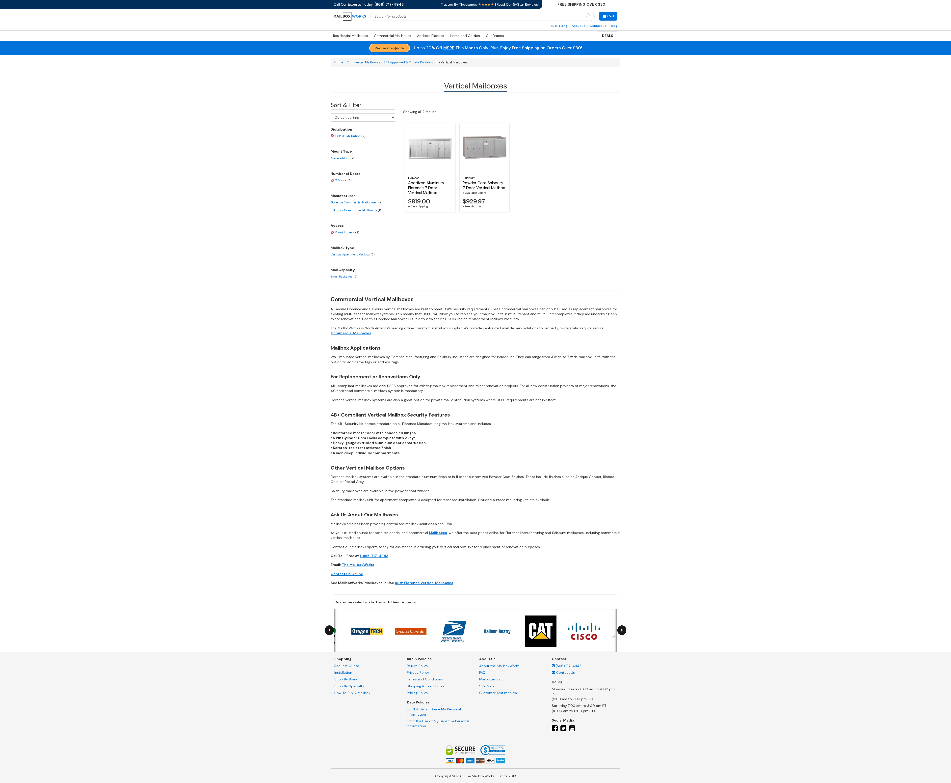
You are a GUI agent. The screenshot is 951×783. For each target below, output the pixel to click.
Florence (413, 178)
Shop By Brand (346, 679)
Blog (614, 26)
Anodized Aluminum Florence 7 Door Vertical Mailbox (426, 187)
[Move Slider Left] (329, 630)
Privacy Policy (418, 672)
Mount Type (341, 151)
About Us (578, 26)
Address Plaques (430, 35)
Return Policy (417, 666)
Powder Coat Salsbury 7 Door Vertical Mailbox (484, 185)
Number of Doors (345, 173)
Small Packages (344, 277)
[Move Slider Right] (621, 630)
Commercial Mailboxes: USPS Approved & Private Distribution (392, 62)
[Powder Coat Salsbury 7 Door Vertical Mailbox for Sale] (485, 147)
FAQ (482, 672)
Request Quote (346, 666)
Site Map (486, 686)
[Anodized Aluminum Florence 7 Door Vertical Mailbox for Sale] (430, 147)
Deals (607, 35)
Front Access (347, 232)
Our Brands (495, 35)
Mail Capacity (343, 270)
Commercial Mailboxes (392, 35)
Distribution (341, 129)
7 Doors (343, 180)
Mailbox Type (342, 248)
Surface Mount (343, 158)
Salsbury (469, 178)
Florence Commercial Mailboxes (356, 202)
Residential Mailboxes (350, 35)
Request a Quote (389, 48)
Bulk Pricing (559, 26)
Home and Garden (465, 35)
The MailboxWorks (358, 564)
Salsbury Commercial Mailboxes (356, 210)
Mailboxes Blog (491, 679)
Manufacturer (343, 196)
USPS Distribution (350, 136)
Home (338, 62)
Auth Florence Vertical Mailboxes (424, 583)
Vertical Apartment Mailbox (352, 254)
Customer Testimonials (498, 693)
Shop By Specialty (349, 686)
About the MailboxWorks (499, 666)
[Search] (588, 16)
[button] (608, 16)
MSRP (448, 48)
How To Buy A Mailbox (352, 693)
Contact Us (598, 26)
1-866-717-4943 (374, 556)
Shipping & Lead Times (425, 686)
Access (337, 225)
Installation (343, 672)
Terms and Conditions (425, 679)
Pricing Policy (417, 693)
